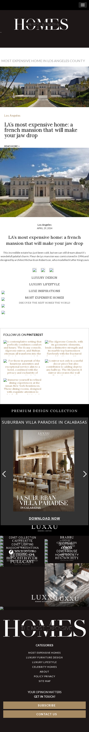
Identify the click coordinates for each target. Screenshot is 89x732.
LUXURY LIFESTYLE (44, 662)
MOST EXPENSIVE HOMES (44, 652)
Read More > (11, 146)
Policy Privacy (44, 676)
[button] (84, 474)
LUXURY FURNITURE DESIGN (44, 657)
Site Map (45, 681)
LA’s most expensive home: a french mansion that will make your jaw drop (40, 130)
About (44, 671)
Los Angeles (12, 115)
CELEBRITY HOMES (44, 666)
